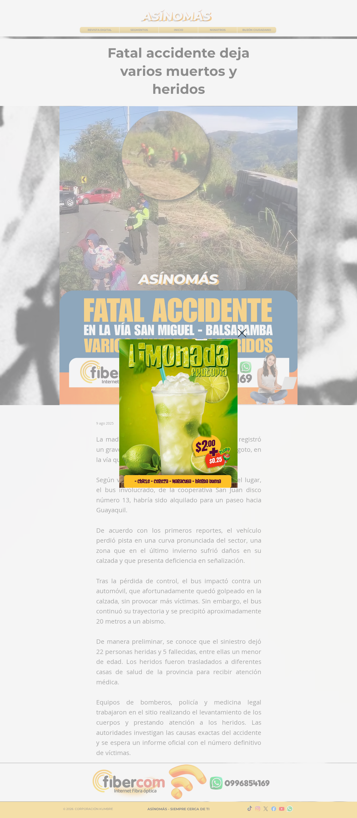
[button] (242, 333)
